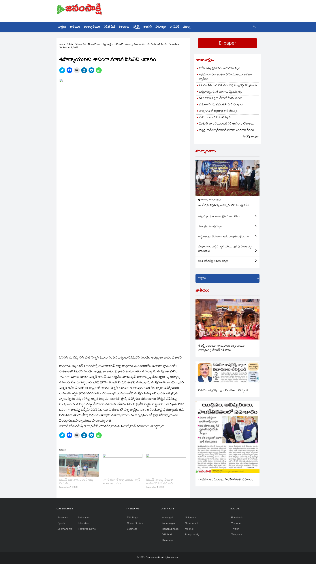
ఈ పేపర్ (174, 27)
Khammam (168, 540)
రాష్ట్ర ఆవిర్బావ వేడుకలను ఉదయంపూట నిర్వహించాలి (224, 237)
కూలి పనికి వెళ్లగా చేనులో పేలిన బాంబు (220, 98)
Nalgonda (190, 517)
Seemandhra (64, 528)
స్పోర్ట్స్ (136, 27)
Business (62, 517)
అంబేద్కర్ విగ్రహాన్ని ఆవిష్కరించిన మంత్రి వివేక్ (223, 205)
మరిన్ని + (188, 27)
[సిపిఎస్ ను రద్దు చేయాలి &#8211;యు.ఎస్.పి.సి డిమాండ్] (166, 465)
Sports (61, 523)
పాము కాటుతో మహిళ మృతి (215, 117)
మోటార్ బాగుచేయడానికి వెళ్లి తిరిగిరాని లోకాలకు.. (226, 124)
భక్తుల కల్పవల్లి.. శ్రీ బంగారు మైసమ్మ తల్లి (220, 92)
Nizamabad (191, 523)
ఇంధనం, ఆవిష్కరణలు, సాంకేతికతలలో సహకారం (225, 479)
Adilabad (167, 534)
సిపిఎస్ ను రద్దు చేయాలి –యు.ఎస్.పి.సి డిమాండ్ (159, 482)
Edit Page (132, 517)
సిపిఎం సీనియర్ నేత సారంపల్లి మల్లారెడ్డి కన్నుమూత (228, 85)
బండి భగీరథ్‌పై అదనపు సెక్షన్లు (213, 261)
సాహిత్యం (160, 27)
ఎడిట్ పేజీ (109, 27)
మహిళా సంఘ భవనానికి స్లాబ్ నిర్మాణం (221, 104)
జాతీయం (75, 27)
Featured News (87, 528)
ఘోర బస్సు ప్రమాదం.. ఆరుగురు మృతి (219, 68)
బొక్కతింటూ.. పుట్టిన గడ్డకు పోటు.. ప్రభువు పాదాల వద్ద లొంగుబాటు (225, 249)
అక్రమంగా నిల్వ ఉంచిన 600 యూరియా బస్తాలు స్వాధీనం (225, 77)
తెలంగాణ (124, 27)
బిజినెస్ (148, 27)
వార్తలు (62, 27)
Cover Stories (135, 523)
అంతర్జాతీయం (92, 27)
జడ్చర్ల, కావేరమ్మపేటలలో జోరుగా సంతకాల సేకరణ (227, 130)
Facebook (237, 517)
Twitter (235, 528)
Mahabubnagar (170, 528)
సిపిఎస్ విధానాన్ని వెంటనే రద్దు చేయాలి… (76, 482)
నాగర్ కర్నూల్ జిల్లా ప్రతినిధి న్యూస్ (121, 480)
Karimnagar (168, 523)
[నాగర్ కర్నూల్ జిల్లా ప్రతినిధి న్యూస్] (123, 465)
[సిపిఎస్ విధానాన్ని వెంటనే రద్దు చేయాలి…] (79, 465)
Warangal (167, 517)
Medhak (189, 528)
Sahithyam (84, 517)
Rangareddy (192, 534)
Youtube (236, 523)
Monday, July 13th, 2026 (211, 200)
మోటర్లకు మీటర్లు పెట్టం (210, 227)
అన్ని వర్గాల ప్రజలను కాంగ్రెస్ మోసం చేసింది (219, 217)
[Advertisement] (192, 10)
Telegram (236, 534)
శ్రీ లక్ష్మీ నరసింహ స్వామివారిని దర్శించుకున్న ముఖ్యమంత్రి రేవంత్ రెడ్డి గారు (221, 348)
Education (83, 523)
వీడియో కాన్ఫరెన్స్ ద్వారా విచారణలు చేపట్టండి (223, 390)
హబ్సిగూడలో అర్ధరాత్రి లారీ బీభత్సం (218, 111)
